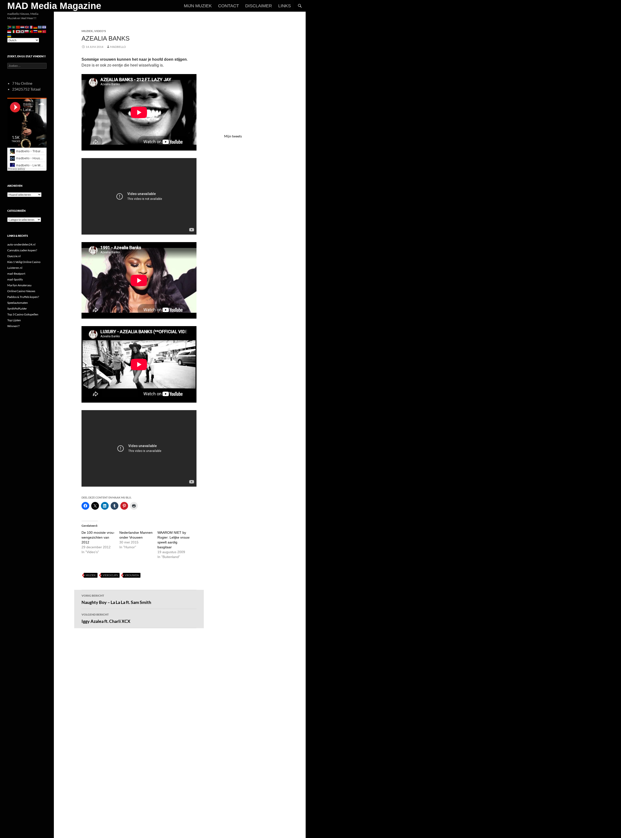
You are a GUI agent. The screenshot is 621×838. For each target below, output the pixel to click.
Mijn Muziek (198, 5)
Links (284, 5)
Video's (100, 31)
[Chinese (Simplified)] (18, 27)
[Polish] (27, 31)
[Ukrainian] (9, 35)
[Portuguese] (31, 31)
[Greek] (40, 27)
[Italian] (14, 31)
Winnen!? (13, 326)
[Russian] (35, 31)
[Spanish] (40, 31)
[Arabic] (14, 27)
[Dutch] (22, 27)
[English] (27, 27)
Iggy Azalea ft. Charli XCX (106, 618)
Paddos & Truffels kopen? (23, 297)
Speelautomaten (17, 303)
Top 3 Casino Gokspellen (22, 314)
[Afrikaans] (9, 27)
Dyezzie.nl (14, 256)
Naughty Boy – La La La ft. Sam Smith (116, 599)
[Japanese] (18, 31)
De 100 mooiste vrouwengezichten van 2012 (98, 537)
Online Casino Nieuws (21, 291)
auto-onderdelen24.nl (21, 244)
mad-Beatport (16, 273)
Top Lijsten (14, 320)
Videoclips (110, 575)
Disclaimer (258, 5)
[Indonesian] (9, 31)
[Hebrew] (44, 27)
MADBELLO (118, 47)
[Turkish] (44, 31)
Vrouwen (132, 575)
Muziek (87, 31)
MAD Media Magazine (54, 6)
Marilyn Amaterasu (19, 285)
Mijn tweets (233, 136)
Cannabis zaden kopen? (22, 250)
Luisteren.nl (14, 268)
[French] (31, 27)
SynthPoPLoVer (17, 308)
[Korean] (22, 31)
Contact (228, 5)
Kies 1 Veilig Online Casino (24, 262)
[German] (35, 27)
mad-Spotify (15, 279)
